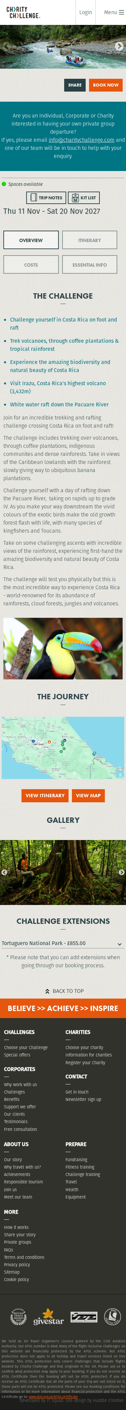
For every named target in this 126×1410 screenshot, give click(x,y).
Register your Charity (85, 1063)
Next (117, 44)
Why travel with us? (22, 1167)
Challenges (14, 1092)
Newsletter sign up (83, 1099)
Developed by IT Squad (41, 1400)
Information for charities (89, 1055)
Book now (106, 85)
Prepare (76, 1144)
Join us (10, 1189)
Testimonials (16, 1121)
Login (85, 12)
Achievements (17, 1174)
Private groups (17, 1242)
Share (75, 85)
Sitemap (11, 1272)
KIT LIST (88, 198)
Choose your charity (84, 1047)
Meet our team (18, 1197)
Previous (5, 44)
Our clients (14, 1114)
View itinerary (45, 796)
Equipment (76, 1197)
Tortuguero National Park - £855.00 (44, 943)
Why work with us (20, 1084)
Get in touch (77, 1092)
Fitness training (80, 1167)
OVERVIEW (31, 240)
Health (72, 1189)
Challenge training (83, 1174)
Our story (13, 1159)
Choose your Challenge (26, 1047)
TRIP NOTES (50, 198)
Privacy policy (17, 1265)
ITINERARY (89, 240)
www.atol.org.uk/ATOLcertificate (53, 1396)
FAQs (8, 1250)
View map (88, 796)
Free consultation (20, 1129)
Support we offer (20, 1107)
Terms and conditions (24, 1257)
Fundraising (76, 1159)
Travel (71, 1182)
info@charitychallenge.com (82, 140)
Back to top (68, 991)
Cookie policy (16, 1279)
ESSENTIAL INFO (90, 265)
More (11, 1212)
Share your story (20, 1235)
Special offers (17, 1055)
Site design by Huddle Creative (95, 1400)
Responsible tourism (23, 1182)
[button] (110, 12)
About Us (16, 1144)
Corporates (19, 1069)
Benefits (11, 1099)
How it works (16, 1227)
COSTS (31, 265)
